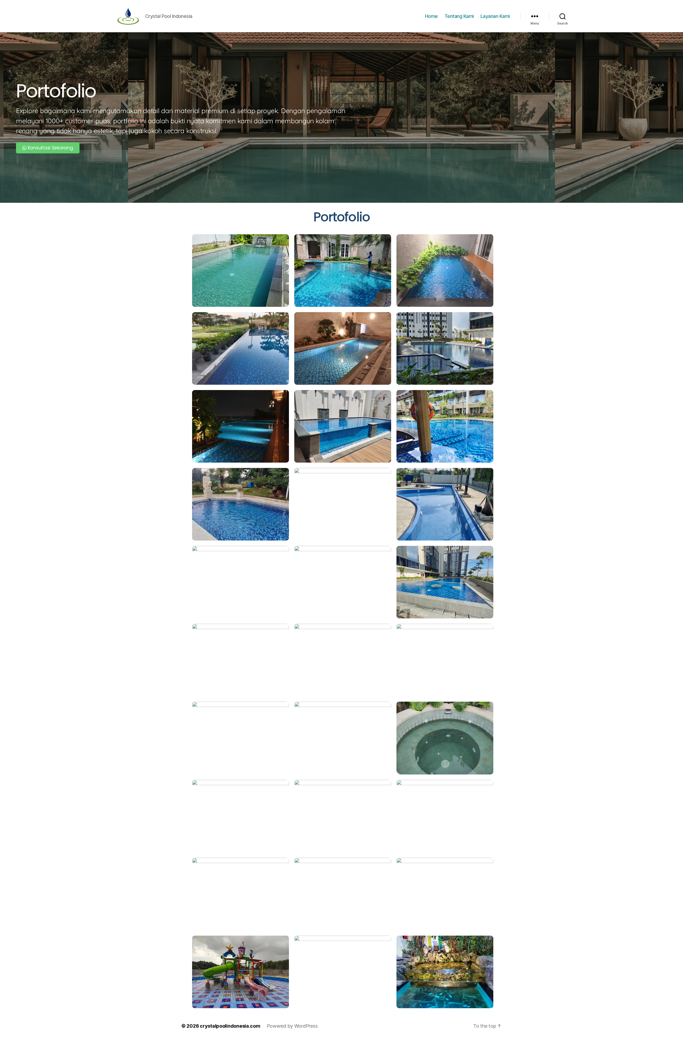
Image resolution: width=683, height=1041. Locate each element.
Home (431, 16)
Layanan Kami (495, 16)
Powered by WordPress (292, 1026)
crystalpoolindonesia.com (230, 1026)
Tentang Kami (459, 16)
